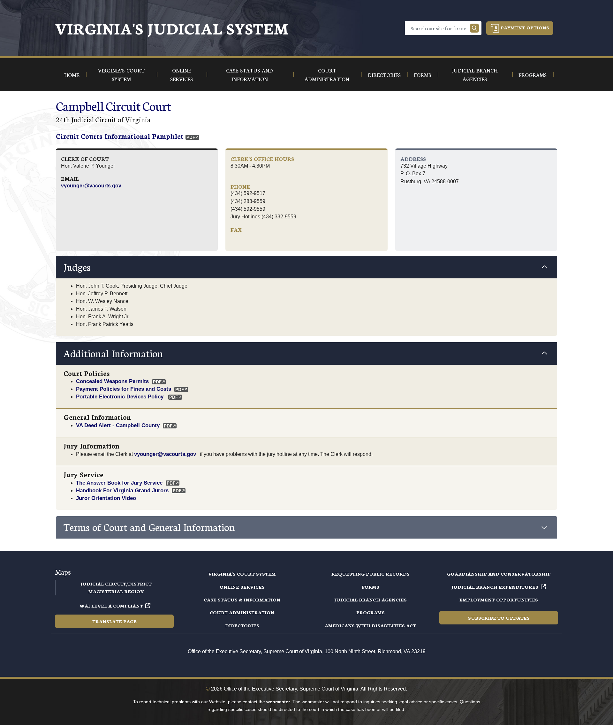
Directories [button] (384, 74)
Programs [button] (532, 74)
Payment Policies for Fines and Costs (123, 389)
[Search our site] (474, 28)
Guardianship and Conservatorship (499, 573)
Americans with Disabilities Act (370, 625)
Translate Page (114, 621)
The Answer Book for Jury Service (119, 483)
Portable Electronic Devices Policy (120, 396)
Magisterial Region (116, 591)
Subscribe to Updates (499, 618)
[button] (306, 267)
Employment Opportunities (498, 599)
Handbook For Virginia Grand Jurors (122, 490)
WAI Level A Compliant (111, 605)
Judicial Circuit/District (116, 583)
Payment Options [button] (524, 27)
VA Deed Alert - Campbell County (118, 425)
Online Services (242, 587)
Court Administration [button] (327, 74)
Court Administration (242, 612)
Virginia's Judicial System (172, 28)
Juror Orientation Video (106, 498)
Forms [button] (422, 74)
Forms (370, 587)
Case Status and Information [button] (249, 74)
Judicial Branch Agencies (370, 599)
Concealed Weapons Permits (112, 381)
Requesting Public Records (370, 573)
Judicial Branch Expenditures (494, 587)
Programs (370, 612)
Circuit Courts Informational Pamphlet (120, 136)
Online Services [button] (181, 74)
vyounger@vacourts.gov (91, 185)
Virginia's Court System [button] (121, 74)
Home (71, 74)
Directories (242, 625)
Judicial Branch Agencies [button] (474, 74)
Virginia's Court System (242, 573)
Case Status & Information (242, 599)
